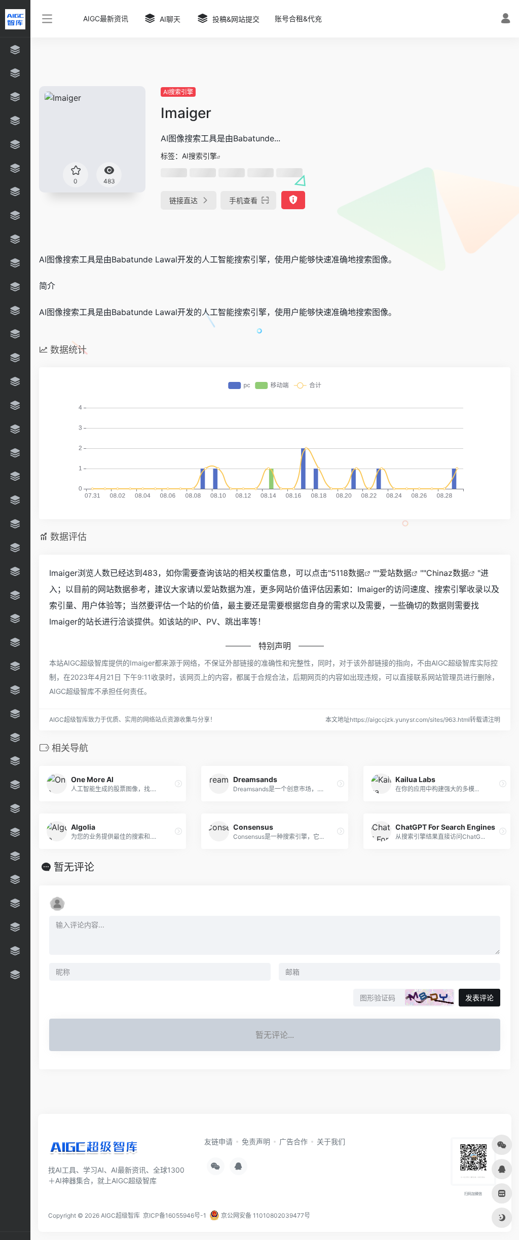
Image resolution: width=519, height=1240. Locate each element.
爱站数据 (395, 573)
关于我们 (331, 1141)
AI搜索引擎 (178, 92)
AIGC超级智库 (120, 1215)
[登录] (505, 19)
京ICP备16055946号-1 (173, 1215)
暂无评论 (74, 867)
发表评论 (479, 997)
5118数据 (347, 573)
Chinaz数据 (447, 573)
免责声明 (256, 1141)
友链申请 (218, 1141)
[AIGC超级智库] (93, 1149)
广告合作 (293, 1141)
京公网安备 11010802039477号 (264, 1215)
